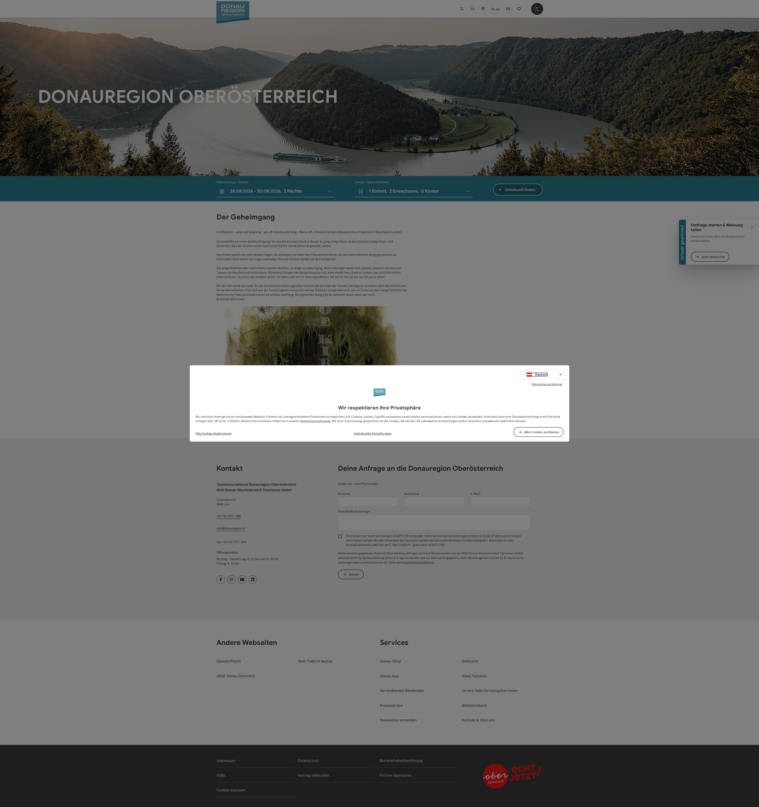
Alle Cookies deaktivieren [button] (213, 433)
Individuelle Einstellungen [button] (373, 433)
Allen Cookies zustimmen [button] (541, 432)
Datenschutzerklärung (546, 384)
